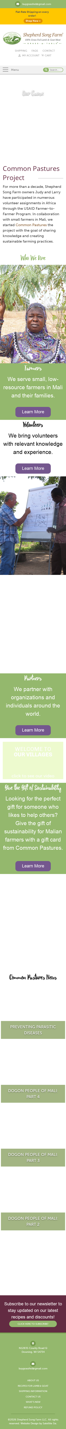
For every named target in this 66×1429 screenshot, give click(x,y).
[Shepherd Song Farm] (33, 38)
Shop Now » (33, 20)
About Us (33, 1380)
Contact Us (33, 1396)
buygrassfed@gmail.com (36, 4)
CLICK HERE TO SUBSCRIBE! (33, 1323)
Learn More (33, 411)
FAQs (35, 50)
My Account (30, 55)
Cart (48, 55)
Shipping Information (33, 1391)
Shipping (21, 50)
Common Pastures (31, 225)
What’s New (33, 1402)
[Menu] (5, 69)
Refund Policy (33, 1407)
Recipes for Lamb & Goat (33, 1385)
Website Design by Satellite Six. (39, 1423)
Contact (49, 50)
